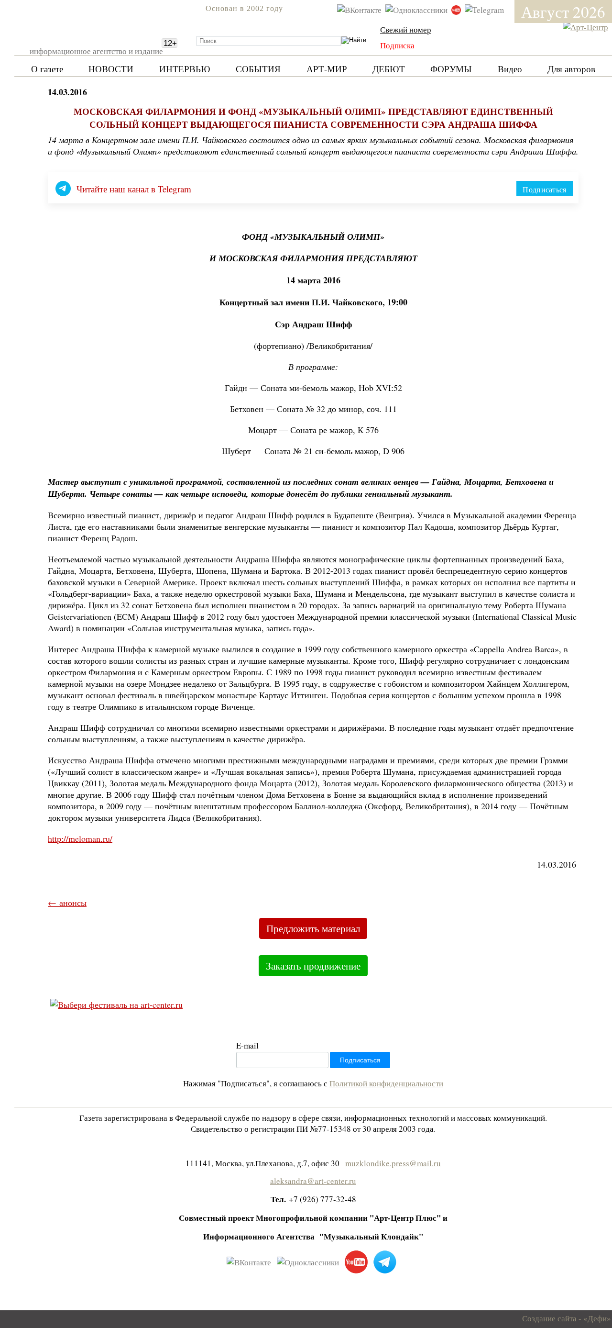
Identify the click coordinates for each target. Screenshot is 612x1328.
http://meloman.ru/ (80, 838)
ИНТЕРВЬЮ (184, 69)
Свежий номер (405, 29)
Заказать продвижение (313, 965)
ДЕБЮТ (388, 69)
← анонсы (67, 902)
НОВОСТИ (110, 69)
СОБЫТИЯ (258, 69)
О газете (47, 69)
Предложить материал (313, 928)
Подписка (397, 45)
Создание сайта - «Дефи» (566, 1318)
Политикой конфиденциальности (386, 1083)
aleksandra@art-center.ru (313, 1180)
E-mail (247, 1045)
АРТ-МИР (326, 69)
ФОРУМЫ (451, 69)
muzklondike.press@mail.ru (393, 1163)
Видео (510, 69)
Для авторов (571, 69)
